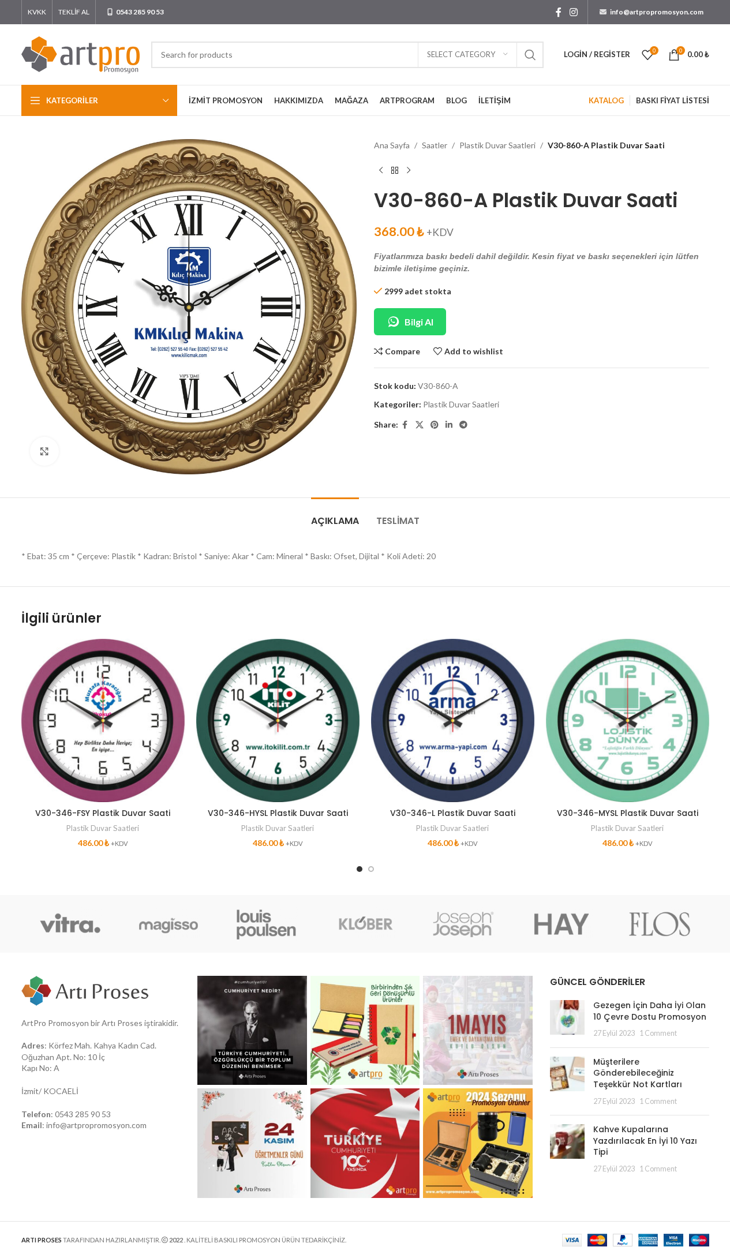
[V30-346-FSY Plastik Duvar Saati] (103, 720)
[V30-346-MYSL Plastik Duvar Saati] (627, 720)
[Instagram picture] (252, 1030)
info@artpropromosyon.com (96, 1125)
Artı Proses (122, 1023)
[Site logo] (80, 53)
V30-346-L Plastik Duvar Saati (452, 813)
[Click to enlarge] (44, 451)
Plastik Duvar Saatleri (497, 145)
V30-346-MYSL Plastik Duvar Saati (627, 813)
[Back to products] (395, 170)
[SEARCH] (530, 55)
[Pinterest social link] (434, 425)
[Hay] (561, 924)
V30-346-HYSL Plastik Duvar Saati (278, 813)
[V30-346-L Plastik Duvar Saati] (452, 720)
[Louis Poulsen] (267, 924)
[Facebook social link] (559, 12)
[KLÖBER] (365, 924)
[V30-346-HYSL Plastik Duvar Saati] (278, 720)
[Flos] (660, 924)
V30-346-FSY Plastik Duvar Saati (102, 813)
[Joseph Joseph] (463, 924)
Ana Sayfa (392, 145)
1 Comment (658, 1033)
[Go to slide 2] (371, 869)
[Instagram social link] (573, 12)
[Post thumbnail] (567, 1019)
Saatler (434, 145)
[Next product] (408, 170)
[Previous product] (381, 170)
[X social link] (419, 425)
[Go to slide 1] (359, 869)
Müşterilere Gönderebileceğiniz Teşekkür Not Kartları (637, 1073)
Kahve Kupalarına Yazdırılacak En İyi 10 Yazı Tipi (645, 1141)
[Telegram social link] (463, 425)
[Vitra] (70, 924)
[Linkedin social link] (449, 425)
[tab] (335, 515)
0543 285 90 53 (83, 1114)
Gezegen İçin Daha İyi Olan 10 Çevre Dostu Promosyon (649, 1011)
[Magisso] (168, 924)
